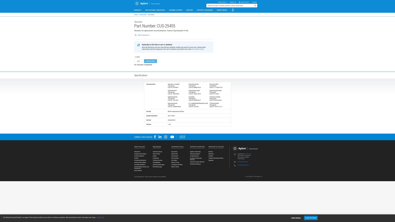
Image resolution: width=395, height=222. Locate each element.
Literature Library (157, 151)
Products (137, 10)
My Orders (174, 160)
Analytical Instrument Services (196, 158)
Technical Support (195, 154)
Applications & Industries (155, 10)
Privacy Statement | (139, 176)
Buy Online (174, 151)
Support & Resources (205, 10)
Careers (136, 158)
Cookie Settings (296, 218)
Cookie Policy (100, 217)
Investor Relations (139, 156)
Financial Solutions (195, 164)
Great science (138, 170)
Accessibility (162, 176)
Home (136, 14)
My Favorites (175, 158)
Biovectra (211, 154)
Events (154, 156)
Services (189, 10)
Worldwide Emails (242, 161)
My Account (174, 156)
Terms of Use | (149, 176)
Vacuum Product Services (197, 162)
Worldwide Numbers (243, 165)
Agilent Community (195, 151)
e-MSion (211, 156)
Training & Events (175, 10)
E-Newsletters (156, 162)
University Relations (139, 164)
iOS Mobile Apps (157, 167)
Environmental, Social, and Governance (141, 167)
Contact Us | (156, 176)
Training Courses (157, 160)
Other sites (248, 154)
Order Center (222, 10)
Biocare (211, 151)
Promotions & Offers (176, 164)
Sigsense (211, 160)
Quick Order (174, 154)
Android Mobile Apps (158, 164)
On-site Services (194, 156)
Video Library (156, 154)
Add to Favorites (143, 35)
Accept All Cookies (310, 218)
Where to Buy (175, 162)
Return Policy (175, 167)
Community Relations (140, 160)
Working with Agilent (140, 162)
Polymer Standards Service (216, 158)
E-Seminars (156, 158)
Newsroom (137, 151)
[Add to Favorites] (135, 35)
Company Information (140, 154)
